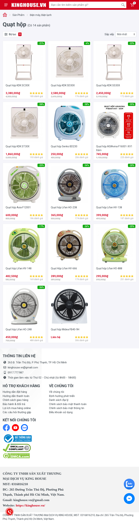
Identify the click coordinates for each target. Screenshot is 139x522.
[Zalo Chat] (129, 484)
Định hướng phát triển (62, 396)
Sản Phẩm (18, 15)
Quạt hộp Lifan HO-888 (109, 268)
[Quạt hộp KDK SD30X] (69, 62)
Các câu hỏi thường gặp (17, 412)
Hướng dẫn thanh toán (16, 396)
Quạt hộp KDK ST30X (18, 146)
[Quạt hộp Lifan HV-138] (114, 184)
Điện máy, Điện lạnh (41, 15)
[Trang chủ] (5, 15)
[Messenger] (129, 498)
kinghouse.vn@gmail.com (23, 367)
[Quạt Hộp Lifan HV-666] (69, 245)
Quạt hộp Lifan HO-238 (64, 207)
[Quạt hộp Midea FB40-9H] (69, 306)
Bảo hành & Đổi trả (14, 404)
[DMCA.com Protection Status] (16, 455)
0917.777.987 (15, 372)
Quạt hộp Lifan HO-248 (19, 329)
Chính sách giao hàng (15, 400)
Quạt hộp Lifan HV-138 (109, 207)
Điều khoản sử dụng (61, 412)
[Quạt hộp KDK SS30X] (114, 62)
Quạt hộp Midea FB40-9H (65, 329)
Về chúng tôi (56, 391)
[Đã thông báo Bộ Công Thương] (17, 438)
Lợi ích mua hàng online (17, 408)
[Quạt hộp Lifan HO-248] (24, 306)
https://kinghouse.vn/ (30, 505)
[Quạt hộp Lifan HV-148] (24, 245)
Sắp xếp (109, 34)
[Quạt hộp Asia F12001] (24, 184)
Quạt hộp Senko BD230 (64, 146)
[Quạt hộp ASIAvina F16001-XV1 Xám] (114, 123)
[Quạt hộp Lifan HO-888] (114, 245)
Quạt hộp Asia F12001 (18, 207)
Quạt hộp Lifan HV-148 (18, 268)
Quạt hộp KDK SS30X (108, 85)
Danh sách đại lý (58, 400)
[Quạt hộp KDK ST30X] (24, 123)
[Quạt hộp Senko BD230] (69, 123)
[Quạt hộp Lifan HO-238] (69, 184)
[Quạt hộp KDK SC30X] (24, 62)
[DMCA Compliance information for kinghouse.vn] (23, 448)
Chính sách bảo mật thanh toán (68, 404)
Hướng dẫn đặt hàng (15, 391)
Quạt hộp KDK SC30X (18, 85)
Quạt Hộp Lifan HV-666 (64, 268)
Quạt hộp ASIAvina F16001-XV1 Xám (114, 148)
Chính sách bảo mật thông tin (66, 408)
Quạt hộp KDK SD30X (63, 85)
